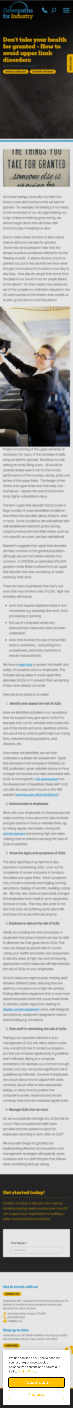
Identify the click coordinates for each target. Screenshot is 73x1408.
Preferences (36, 1394)
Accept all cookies (37, 1382)
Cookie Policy (27, 1371)
